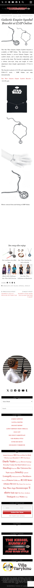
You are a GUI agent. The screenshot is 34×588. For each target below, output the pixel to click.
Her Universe (22, 468)
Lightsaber (26, 472)
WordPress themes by (17, 586)
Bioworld (20, 455)
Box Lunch (9, 458)
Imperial (21, 285)
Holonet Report (17, 425)
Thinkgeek (11, 496)
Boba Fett (24, 455)
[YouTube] (13, 2)
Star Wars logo (9, 488)
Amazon (5, 455)
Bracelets (6, 285)
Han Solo (14, 468)
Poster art (4, 480)
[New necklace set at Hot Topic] (9, 253)
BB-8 (15, 455)
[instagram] (11, 390)
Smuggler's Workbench (17, 445)
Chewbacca (27, 458)
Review (13, 483)
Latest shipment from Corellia (17, 428)
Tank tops (14, 492)
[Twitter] (2, 2)
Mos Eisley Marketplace (17, 435)
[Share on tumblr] (14, 283)
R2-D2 (24, 479)
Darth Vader (9, 461)
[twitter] (8, 390)
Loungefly (7, 476)
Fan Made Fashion (20, 465)
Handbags (7, 468)
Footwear (28, 465)
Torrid (17, 497)
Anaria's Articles (17, 419)
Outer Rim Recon (17, 441)
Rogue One (22, 484)
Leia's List (17, 432)
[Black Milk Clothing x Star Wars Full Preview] (9, 269)
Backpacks (10, 455)
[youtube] (23, 390)
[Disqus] (17, 326)
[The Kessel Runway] (17, 6)
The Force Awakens (24, 493)
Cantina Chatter (17, 422)
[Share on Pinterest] (12, 283)
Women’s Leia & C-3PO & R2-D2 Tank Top (9, 293)
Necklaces (27, 476)
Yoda (26, 497)
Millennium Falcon (17, 476)
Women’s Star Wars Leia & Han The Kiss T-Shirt (25, 294)
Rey (18, 484)
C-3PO (21, 458)
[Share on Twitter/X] (10, 283)
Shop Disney (28, 484)
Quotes (19, 480)
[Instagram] (6, 2)
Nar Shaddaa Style (17, 438)
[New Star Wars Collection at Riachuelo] (24, 269)
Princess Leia (12, 480)
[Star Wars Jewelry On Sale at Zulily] (24, 253)
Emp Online (14, 285)
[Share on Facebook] (7, 283)
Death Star (18, 462)
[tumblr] (19, 2)
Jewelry (27, 285)
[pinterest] (19, 390)
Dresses (23, 462)
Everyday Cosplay (9, 465)
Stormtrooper (22, 487)
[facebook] (15, 390)
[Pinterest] (9, 2)
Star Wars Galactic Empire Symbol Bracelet (16, 78)
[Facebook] (16, 2)
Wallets (22, 496)
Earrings (28, 462)
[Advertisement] (17, 224)
